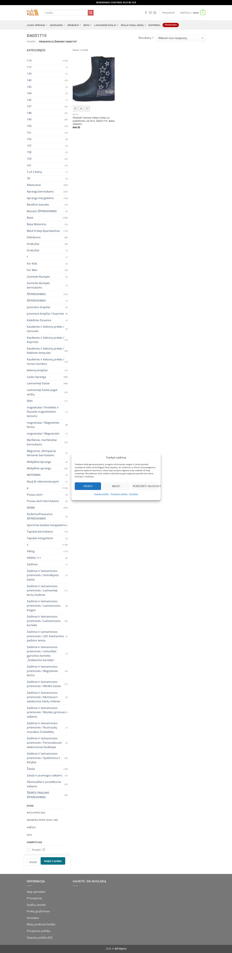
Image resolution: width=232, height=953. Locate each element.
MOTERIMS (154, 25)
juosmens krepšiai (38, 307)
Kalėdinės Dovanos (39, 320)
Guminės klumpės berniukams (38, 285)
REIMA (31, 507)
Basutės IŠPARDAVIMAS (42, 211)
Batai (87, 25)
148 (29, 113)
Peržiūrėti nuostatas (145, 486)
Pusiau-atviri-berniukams (43, 501)
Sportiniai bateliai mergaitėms (46, 525)
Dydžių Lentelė (36, 905)
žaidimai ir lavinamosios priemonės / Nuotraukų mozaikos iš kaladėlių (42, 727)
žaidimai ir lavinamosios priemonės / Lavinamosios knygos (44, 605)
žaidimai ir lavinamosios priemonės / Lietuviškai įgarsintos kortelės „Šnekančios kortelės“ (42, 653)
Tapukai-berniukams (40, 531)
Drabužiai (73, 25)
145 (29, 100)
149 (29, 119)
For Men (32, 270)
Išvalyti (33, 862)
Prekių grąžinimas (38, 911)
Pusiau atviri (35, 494)
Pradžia (31, 41)
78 (28, 178)
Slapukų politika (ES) (39, 937)
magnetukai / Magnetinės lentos (43, 425)
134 (29, 73)
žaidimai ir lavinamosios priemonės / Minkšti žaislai (44, 684)
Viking (30, 551)
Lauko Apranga (36, 377)
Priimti (88, 486)
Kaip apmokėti (36, 892)
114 (29, 60)
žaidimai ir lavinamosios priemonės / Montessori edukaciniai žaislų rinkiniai (43, 697)
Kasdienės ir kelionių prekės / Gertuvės (45, 329)
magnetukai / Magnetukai (43, 433)
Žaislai (31, 769)
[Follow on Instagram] (150, 12)
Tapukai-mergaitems (40, 538)
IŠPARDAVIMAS (36, 294)
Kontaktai (133, 494)
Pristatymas (34, 898)
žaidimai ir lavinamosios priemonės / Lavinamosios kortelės (44, 621)
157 (29, 145)
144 (29, 93)
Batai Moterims (36, 224)
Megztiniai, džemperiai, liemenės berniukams (41, 453)
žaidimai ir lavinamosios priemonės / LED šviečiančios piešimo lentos (45, 636)
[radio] (75, 108)
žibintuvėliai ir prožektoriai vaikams (44, 784)
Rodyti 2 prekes (53, 860)
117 (29, 67)
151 (29, 132)
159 (29, 159)
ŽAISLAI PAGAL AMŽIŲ (132, 25)
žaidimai (32, 564)
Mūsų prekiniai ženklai (41, 924)
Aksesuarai (56, 25)
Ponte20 (36, 849)
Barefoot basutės (38, 204)
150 (29, 126)
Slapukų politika (101, 494)
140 (29, 80)
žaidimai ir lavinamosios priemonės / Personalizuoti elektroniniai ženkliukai (44, 742)
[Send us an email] (154, 12)
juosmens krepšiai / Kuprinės (45, 313)
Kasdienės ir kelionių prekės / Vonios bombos (45, 362)
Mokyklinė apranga (39, 468)
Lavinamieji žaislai (105, 25)
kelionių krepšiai (37, 370)
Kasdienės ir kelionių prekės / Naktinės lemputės (45, 350)
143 (29, 87)
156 (29, 139)
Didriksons (34, 237)
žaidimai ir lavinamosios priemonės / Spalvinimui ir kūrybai (43, 758)
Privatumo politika (119, 494)
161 (29, 165)
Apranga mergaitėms (40, 198)
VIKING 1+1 (34, 558)
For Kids (32, 263)
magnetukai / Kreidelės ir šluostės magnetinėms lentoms (43, 411)
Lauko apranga (36, 25)
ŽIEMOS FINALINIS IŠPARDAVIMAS (38, 795)
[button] (168, 13)
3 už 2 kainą (34, 172)
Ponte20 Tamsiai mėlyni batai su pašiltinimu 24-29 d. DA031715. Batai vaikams (94, 121)
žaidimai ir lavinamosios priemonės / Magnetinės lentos (42, 671)
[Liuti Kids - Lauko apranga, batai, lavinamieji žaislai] (32, 12)
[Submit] (91, 13)
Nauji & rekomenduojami (43, 481)
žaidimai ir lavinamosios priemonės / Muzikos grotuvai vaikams (46, 712)
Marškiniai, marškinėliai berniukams (42, 442)
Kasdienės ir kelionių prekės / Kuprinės (45, 340)
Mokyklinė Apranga (39, 462)
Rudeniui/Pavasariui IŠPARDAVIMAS (39, 516)
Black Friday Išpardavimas (43, 231)
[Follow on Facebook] (146, 12)
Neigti (116, 486)
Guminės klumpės (38, 276)
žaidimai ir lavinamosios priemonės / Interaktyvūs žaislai (43, 575)
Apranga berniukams (40, 191)
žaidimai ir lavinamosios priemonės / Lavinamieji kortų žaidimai (42, 590)
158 (29, 152)
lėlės (30, 401)
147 (29, 106)
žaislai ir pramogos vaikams (44, 775)
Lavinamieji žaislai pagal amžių (42, 392)
